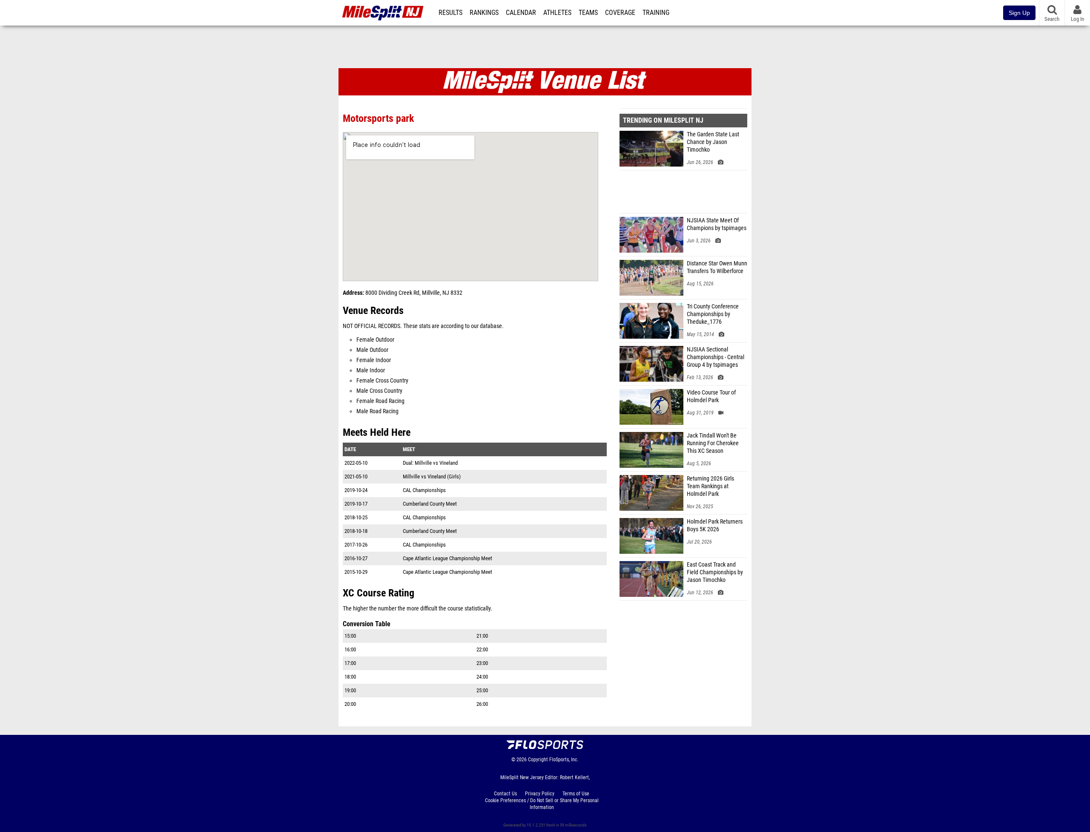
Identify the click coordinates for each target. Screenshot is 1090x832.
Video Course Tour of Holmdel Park (711, 396)
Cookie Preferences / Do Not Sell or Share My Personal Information (542, 803)
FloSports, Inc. (564, 760)
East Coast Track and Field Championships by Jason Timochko (715, 572)
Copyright (538, 760)
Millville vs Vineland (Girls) (432, 476)
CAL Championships (424, 490)
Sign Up (1019, 12)
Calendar (521, 13)
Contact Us (505, 794)
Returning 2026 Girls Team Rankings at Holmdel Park (710, 486)
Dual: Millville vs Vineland (430, 463)
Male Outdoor (372, 350)
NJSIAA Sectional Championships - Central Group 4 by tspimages (715, 357)
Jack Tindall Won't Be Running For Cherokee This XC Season (713, 443)
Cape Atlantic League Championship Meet (447, 558)
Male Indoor (370, 370)
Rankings (484, 13)
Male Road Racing (377, 411)
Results (450, 13)
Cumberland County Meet (430, 504)
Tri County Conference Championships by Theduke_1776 (713, 314)
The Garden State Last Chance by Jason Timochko (713, 142)
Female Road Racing (380, 401)
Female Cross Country (382, 380)
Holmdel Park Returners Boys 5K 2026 (715, 525)
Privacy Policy (539, 794)
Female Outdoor (375, 339)
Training (656, 13)
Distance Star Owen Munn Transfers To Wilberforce (717, 267)
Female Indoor (373, 360)
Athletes (557, 13)
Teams (588, 13)
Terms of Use (575, 794)
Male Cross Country (379, 390)
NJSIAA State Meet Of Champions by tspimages (716, 224)
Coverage (620, 13)
